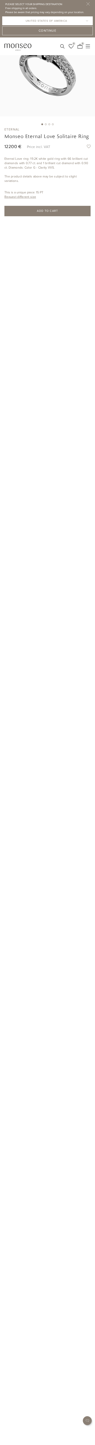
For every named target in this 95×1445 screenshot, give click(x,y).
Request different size (20, 197)
